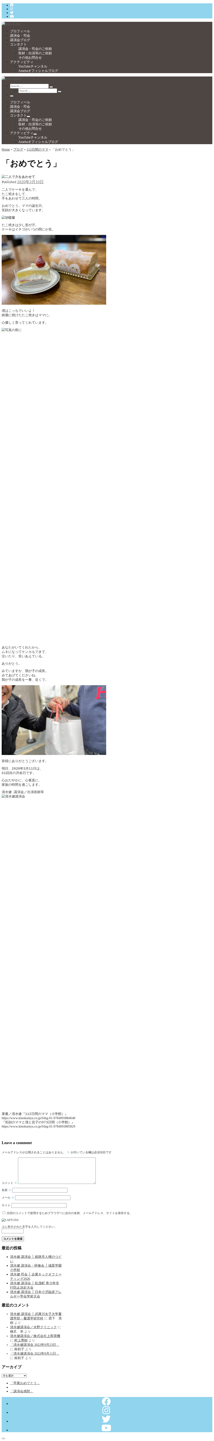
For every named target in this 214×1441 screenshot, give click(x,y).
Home (6, 149)
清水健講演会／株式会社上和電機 (35, 1336)
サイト (6, 1205)
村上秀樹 (21, 1340)
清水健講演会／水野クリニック (33, 1327)
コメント (9, 1183)
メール (8, 1197)
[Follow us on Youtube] (12, 16)
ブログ (18, 149)
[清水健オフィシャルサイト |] (11, 23)
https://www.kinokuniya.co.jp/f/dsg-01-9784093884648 (38, 1118)
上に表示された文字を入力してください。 (29, 1226)
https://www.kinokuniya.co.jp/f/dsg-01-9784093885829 (38, 1126)
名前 (6, 1190)
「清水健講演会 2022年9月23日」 (34, 1344)
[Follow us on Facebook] (11, 5)
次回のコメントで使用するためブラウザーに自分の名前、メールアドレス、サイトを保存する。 (69, 1213)
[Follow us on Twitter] (11, 12)
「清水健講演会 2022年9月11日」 (34, 1353)
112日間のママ (37, 149)
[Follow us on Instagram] (11, 9)
